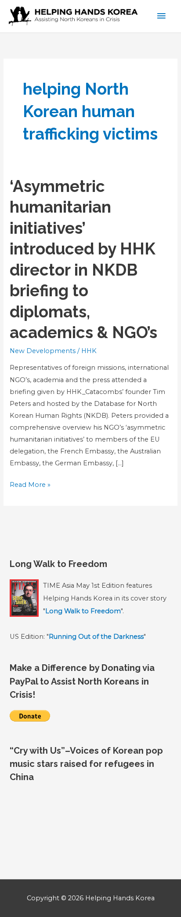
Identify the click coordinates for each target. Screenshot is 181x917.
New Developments (43, 351)
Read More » (30, 485)
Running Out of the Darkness (96, 637)
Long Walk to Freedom (83, 611)
